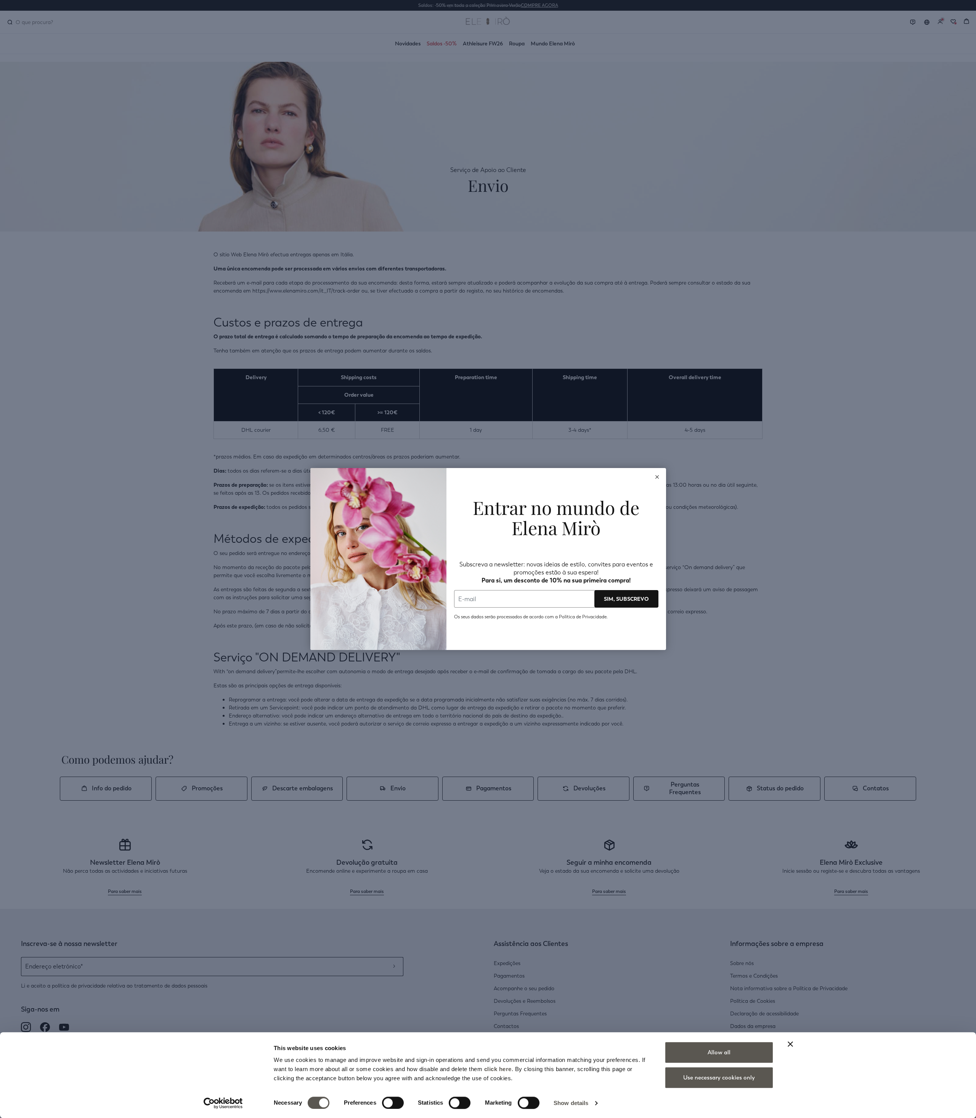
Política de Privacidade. (583, 617)
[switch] (393, 1103)
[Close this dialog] (657, 477)
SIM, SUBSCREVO (626, 598)
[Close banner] (790, 1044)
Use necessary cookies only (719, 1077)
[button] (657, 477)
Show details (571, 1103)
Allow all (719, 1052)
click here (498, 1069)
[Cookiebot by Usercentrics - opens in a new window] (223, 1103)
